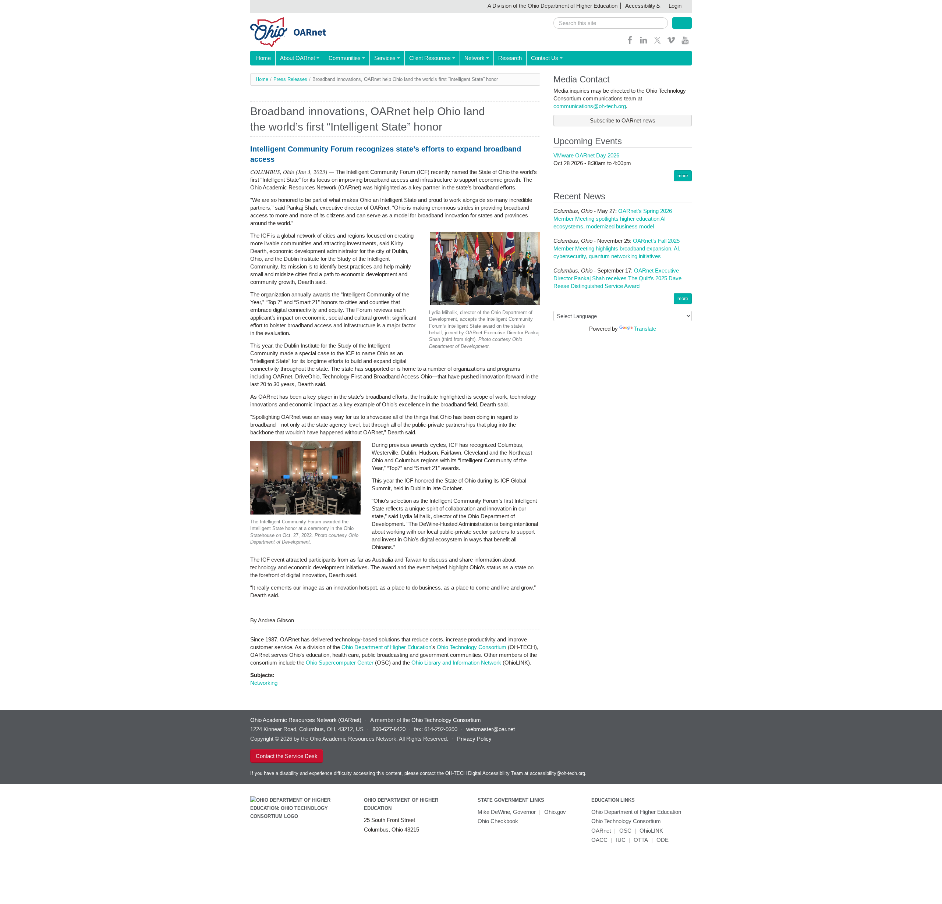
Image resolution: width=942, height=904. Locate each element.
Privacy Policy (474, 739)
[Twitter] (658, 42)
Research (510, 58)
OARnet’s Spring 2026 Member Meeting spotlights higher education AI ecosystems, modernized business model (612, 218)
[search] (610, 23)
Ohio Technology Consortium (471, 647)
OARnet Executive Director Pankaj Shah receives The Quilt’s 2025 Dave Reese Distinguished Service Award (617, 278)
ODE (662, 840)
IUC (621, 840)
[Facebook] (630, 42)
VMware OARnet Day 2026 (586, 155)
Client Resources (430, 58)
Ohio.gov (555, 812)
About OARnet (297, 58)
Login (675, 6)
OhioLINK (651, 831)
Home (263, 58)
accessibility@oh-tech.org (557, 773)
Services (385, 58)
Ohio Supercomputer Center (339, 662)
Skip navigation (20, 6)
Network (474, 58)
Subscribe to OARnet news (622, 120)
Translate (645, 328)
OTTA (641, 840)
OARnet (601, 831)
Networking (263, 683)
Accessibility (640, 6)
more (682, 175)
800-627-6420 (389, 729)
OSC (625, 831)
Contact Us (544, 58)
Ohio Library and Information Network (456, 662)
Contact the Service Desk (287, 756)
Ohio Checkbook (498, 821)
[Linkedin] (644, 42)
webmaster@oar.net (490, 729)
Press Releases (290, 79)
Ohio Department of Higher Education (386, 647)
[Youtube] (685, 42)
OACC (599, 840)
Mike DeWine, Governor (507, 812)
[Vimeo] (671, 42)
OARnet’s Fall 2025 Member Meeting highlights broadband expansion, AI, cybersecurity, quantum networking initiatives (616, 248)
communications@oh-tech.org (589, 106)
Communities (345, 58)
